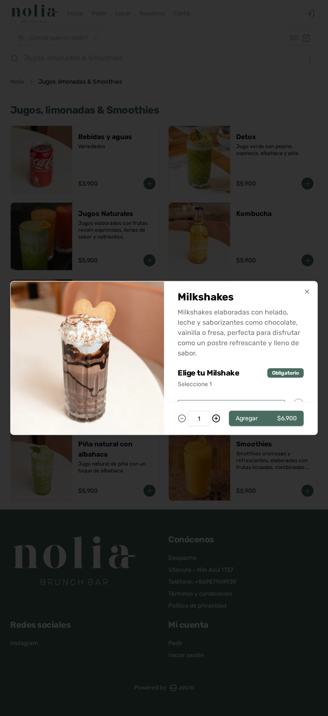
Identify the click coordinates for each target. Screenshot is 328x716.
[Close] (307, 291)
